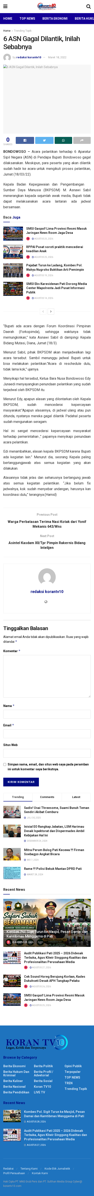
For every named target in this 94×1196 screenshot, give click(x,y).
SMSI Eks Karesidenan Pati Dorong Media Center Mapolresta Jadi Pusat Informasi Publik (56, 288)
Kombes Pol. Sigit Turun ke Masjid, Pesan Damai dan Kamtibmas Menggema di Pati (47, 934)
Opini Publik (73, 1066)
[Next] (51, 311)
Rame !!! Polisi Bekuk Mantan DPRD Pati (53, 868)
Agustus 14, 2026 (43, 298)
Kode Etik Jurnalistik (57, 1168)
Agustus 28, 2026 (23, 942)
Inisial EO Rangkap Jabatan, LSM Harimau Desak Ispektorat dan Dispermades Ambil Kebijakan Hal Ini (54, 831)
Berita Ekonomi (55, 18)
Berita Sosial (43, 1081)
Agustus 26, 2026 (41, 986)
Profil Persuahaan (14, 1173)
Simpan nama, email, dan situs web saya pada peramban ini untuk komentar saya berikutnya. (48, 767)
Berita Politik (43, 1066)
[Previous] (43, 311)
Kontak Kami (40, 1173)
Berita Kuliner (13, 1081)
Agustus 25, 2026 (43, 239)
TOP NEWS (72, 1077)
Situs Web (10, 745)
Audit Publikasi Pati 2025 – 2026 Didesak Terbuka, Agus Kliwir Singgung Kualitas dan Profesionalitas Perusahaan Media (55, 957)
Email (8, 725)
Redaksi (8, 1168)
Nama (9, 706)
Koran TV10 (42, 1086)
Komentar (12, 651)
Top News (27, 18)
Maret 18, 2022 (57, 57)
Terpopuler (72, 1072)
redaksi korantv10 (28, 57)
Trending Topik (22, 30)
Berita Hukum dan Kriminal (16, 1073)
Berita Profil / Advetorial (43, 1073)
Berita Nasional (14, 1086)
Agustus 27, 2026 (41, 967)
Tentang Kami (29, 1168)
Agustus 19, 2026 (43, 275)
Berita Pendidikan (16, 1092)
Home (7, 18)
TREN (68, 1083)
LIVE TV (39, 1092)
